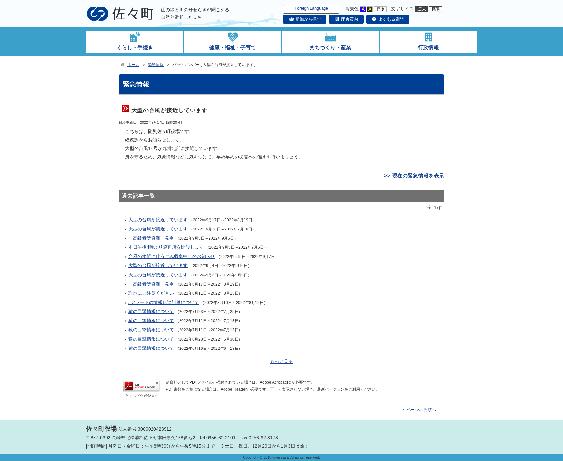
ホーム (133, 64)
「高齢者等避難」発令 (151, 238)
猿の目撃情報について (151, 311)
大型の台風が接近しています (158, 219)
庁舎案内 (349, 19)
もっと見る (281, 361)
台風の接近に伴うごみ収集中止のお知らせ (171, 256)
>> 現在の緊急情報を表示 (414, 175)
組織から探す (307, 19)
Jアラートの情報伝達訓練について (163, 302)
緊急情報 (156, 64)
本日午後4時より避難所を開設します (166, 247)
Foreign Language (311, 8)
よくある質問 (390, 19)
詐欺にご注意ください (151, 293)
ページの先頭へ (421, 410)
